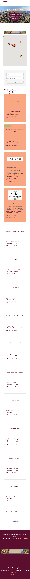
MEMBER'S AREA (14, 14)
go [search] (15, 82)
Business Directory (10, 512)
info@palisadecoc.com (15, 575)
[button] (9, 44)
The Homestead (10, 203)
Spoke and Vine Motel (11, 167)
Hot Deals (17, 514)
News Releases (19, 512)
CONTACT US (15, 18)
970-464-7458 (15, 573)
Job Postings (20, 516)
